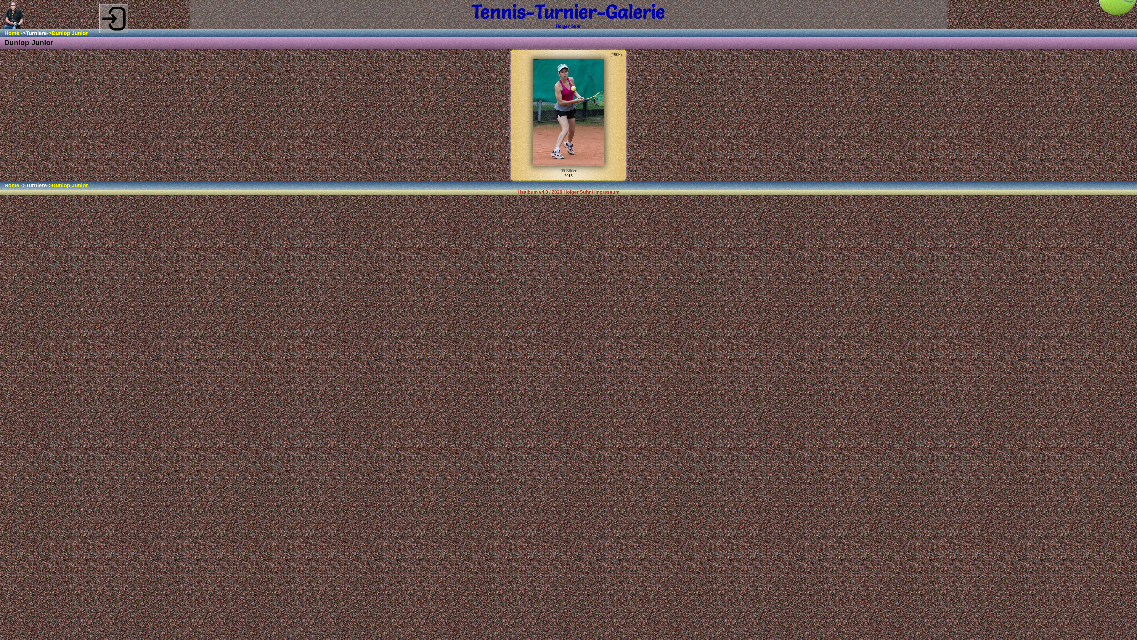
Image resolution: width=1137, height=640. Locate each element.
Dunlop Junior (70, 33)
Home (11, 33)
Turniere (36, 33)
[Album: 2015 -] (568, 113)
